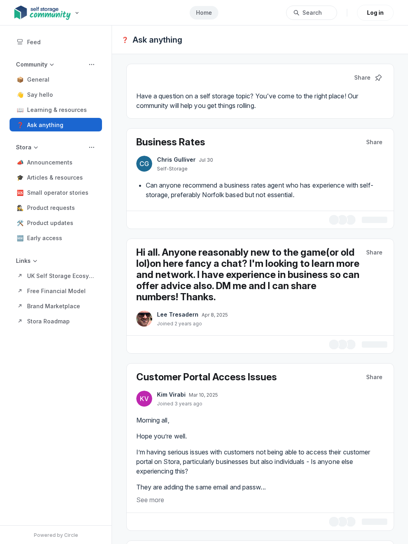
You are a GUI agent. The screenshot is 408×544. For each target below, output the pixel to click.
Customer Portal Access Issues (206, 374)
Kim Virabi (171, 392)
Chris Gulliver (176, 159)
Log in (375, 12)
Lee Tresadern (177, 313)
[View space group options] (92, 64)
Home (204, 12)
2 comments (370, 342)
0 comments (370, 219)
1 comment (372, 519)
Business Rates (170, 142)
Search (312, 12)
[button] (56, 79)
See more (150, 497)
